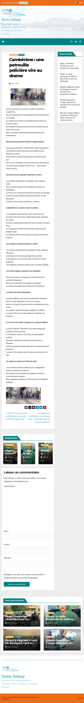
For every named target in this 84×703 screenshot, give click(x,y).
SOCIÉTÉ (21, 54)
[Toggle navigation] (80, 42)
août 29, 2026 (12, 623)
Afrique (8, 447)
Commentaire (9, 486)
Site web (7, 558)
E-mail (7, 544)
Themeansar (5, 699)
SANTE (57, 636)
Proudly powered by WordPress (12, 697)
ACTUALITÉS (13, 54)
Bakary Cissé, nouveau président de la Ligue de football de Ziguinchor (16, 416)
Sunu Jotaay (11, 20)
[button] (71, 42)
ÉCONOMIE (44, 447)
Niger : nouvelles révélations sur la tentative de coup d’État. (69, 66)
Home (80, 698)
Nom (6, 531)
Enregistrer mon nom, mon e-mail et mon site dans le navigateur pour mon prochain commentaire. (24, 576)
